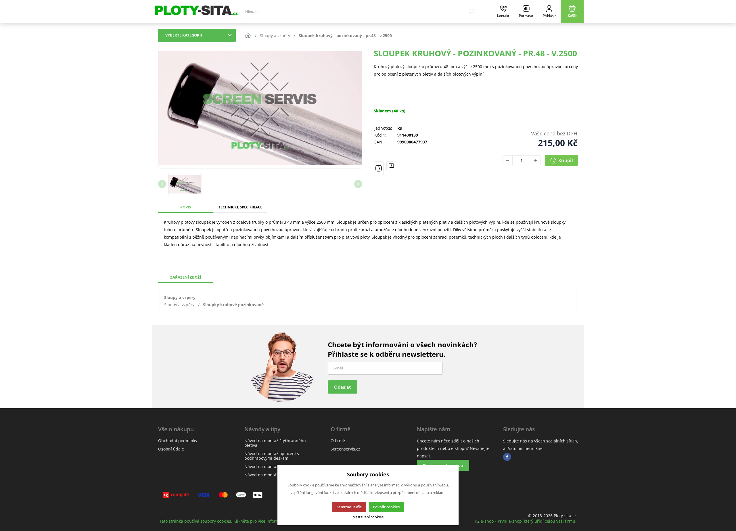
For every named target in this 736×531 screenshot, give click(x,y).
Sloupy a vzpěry (179, 297)
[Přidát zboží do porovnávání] (379, 168)
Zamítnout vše (349, 506)
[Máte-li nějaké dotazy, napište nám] (391, 168)
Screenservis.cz (345, 449)
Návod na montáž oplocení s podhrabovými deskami (271, 456)
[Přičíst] (536, 160)
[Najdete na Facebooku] (507, 457)
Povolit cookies (386, 506)
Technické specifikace (240, 207)
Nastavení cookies (368, 517)
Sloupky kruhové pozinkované (233, 304)
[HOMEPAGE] (247, 35)
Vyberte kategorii (183, 35)
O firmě (338, 440)
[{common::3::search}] (471, 11)
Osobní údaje (171, 449)
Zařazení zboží (185, 277)
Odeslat (342, 387)
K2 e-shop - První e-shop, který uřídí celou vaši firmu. (525, 521)
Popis (185, 207)
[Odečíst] (508, 160)
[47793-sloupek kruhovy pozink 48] (260, 108)
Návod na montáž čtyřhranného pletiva (275, 443)
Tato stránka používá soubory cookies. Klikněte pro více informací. (223, 521)
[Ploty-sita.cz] (195, 11)
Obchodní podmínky (177, 440)
